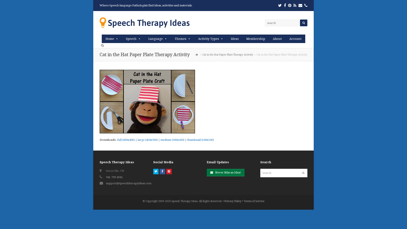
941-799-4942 (114, 177)
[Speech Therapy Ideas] (145, 22)
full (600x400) (126, 139)
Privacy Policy (232, 201)
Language (155, 38)
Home (110, 38)
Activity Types (208, 38)
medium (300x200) (172, 139)
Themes (180, 38)
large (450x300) (148, 139)
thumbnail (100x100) (200, 139)
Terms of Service (254, 201)
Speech (131, 38)
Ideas (235, 38)
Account (295, 38)
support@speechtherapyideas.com (128, 183)
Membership (255, 38)
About (277, 38)
